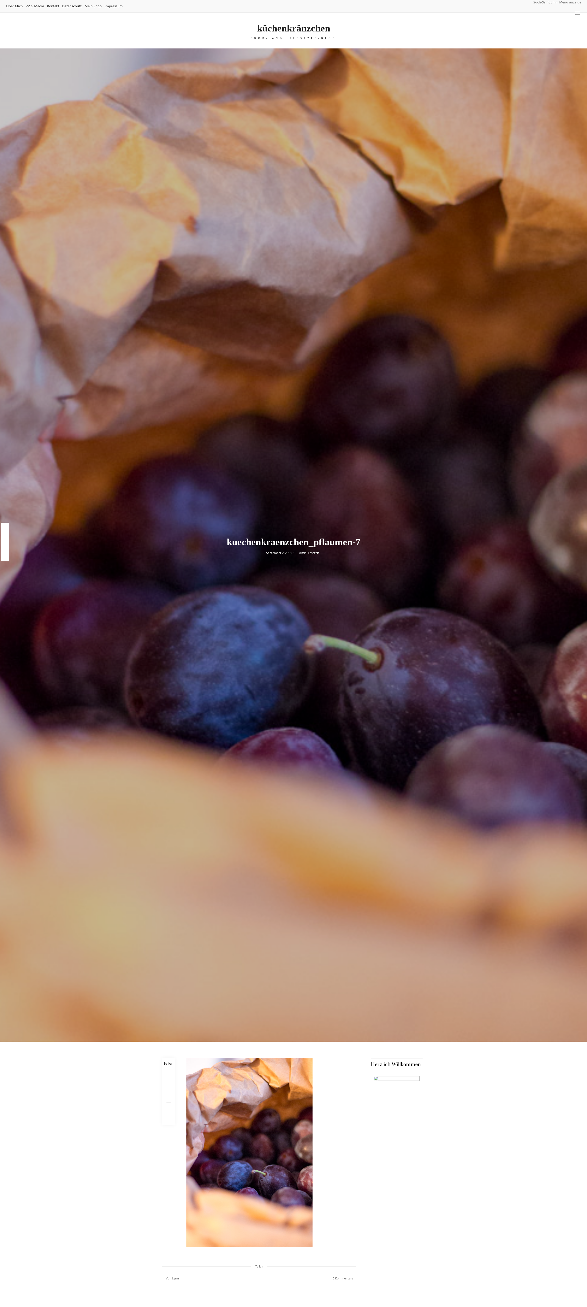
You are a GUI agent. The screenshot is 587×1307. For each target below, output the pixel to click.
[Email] (168, 1097)
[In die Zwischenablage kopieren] (168, 1119)
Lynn (175, 1278)
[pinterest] (5, 537)
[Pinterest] (168, 1085)
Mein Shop (93, 6)
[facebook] (5, 527)
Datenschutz (72, 6)
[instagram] (5, 546)
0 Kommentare (343, 1278)
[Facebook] (168, 1074)
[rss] (5, 556)
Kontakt (53, 6)
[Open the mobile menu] (577, 13)
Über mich (14, 6)
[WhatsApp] (168, 1108)
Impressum (114, 6)
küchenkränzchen (293, 28)
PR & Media (35, 6)
